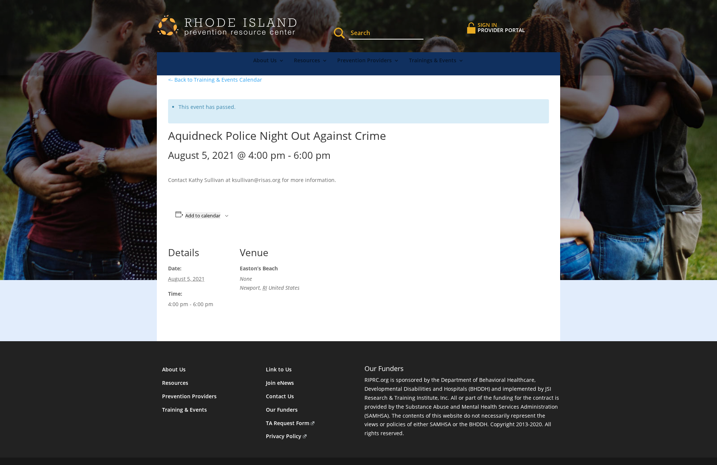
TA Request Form (287, 423)
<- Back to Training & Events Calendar (215, 79)
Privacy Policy (283, 436)
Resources (307, 61)
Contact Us (280, 396)
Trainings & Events (432, 61)
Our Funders (282, 409)
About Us (265, 61)
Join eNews (280, 382)
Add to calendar (202, 215)
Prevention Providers (364, 61)
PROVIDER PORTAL (501, 27)
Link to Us (279, 369)
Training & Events (184, 409)
